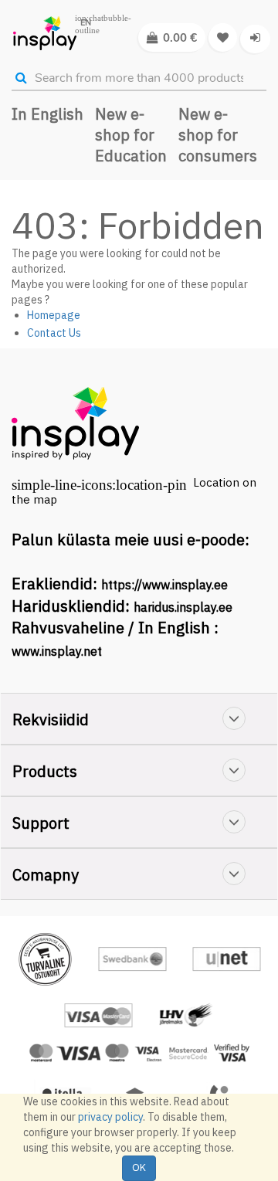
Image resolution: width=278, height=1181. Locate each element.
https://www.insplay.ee (164, 584)
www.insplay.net (57, 651)
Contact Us (54, 333)
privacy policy (110, 1117)
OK (139, 1167)
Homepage (53, 315)
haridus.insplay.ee (183, 607)
